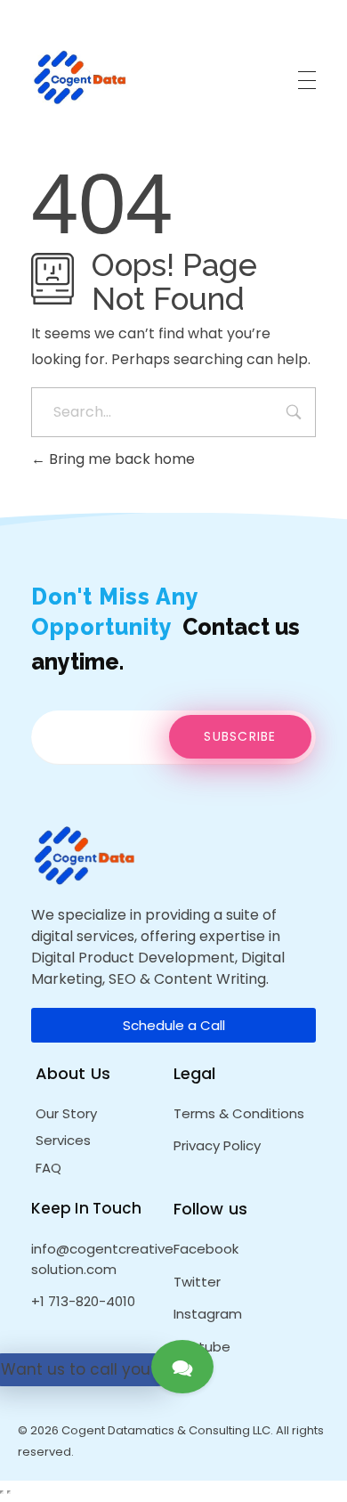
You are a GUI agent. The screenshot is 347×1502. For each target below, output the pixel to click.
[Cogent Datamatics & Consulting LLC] (80, 77)
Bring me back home (120, 459)
